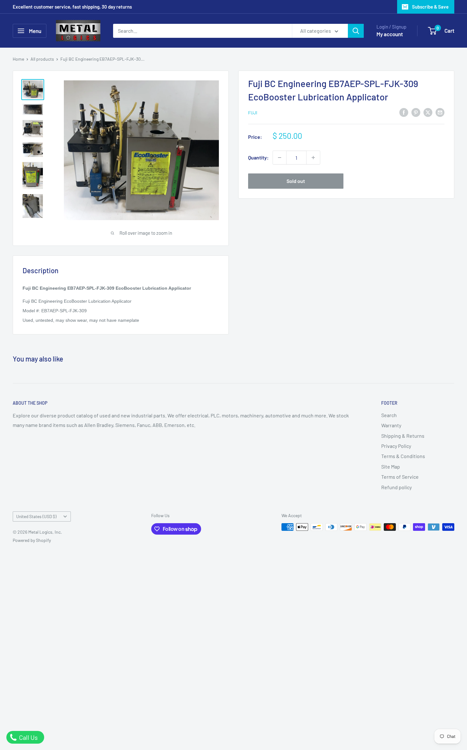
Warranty (391, 425)
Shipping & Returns (402, 436)
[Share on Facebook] (403, 112)
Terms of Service (400, 477)
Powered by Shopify (32, 540)
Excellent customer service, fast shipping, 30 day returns (72, 7)
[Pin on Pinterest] (415, 112)
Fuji (252, 112)
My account (389, 34)
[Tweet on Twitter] (427, 112)
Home (18, 59)
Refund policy (396, 487)
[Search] (356, 31)
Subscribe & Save (430, 7)
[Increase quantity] (313, 157)
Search (389, 415)
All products (42, 59)
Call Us (28, 737)
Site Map (390, 466)
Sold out (296, 181)
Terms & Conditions (403, 456)
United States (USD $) (36, 516)
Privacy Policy (396, 446)
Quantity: (258, 157)
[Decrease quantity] (279, 157)
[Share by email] (440, 112)
